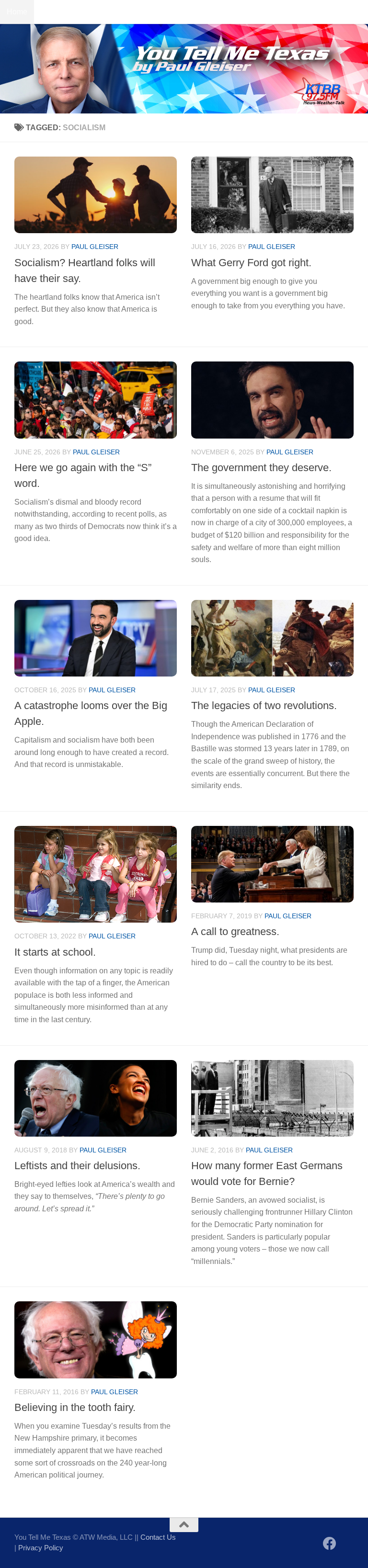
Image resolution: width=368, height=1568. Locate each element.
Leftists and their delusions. (77, 1166)
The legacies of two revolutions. (264, 705)
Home (17, 12)
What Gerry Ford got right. (251, 263)
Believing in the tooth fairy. (75, 1407)
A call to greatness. (235, 931)
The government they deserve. (261, 468)
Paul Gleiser (94, 246)
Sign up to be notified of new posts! (151, 12)
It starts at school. (55, 952)
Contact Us (60, 12)
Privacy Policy (40, 1548)
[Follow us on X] (347, 1544)
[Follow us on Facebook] (329, 1543)
